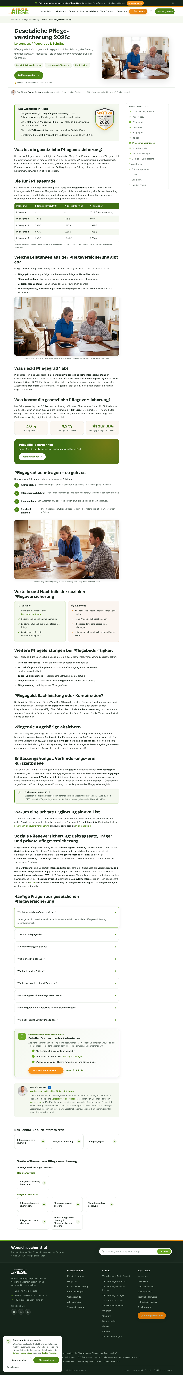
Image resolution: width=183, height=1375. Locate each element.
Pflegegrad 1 (138, 132)
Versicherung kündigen (113, 1295)
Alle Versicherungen (112, 1336)
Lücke (134, 174)
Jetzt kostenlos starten (46, 1070)
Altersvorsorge (74, 1302)
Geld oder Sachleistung (143, 159)
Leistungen (137, 127)
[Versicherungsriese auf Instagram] (21, 1312)
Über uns (106, 1316)
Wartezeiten (36, 1102)
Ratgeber (106, 1311)
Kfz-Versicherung (75, 1276)
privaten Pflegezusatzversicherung (31, 825)
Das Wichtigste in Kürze (143, 111)
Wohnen (72, 11)
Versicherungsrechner (113, 1305)
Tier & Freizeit (106, 11)
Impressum (143, 1276)
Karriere (106, 1331)
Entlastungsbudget (141, 169)
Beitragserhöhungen (72, 1056)
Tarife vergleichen (27, 75)
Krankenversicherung (77, 1286)
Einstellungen (13, 1367)
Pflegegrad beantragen (143, 143)
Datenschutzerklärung (23, 1353)
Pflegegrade (138, 122)
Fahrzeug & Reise (88, 11)
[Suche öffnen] (151, 11)
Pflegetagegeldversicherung (100, 1204)
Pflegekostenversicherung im (32, 1204)
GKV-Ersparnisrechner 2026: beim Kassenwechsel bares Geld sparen (108, 1357)
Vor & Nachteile (139, 148)
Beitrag (135, 138)
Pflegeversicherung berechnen (32, 1183)
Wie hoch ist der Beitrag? (30, 971)
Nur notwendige (19, 1360)
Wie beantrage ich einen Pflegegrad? (37, 983)
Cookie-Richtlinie (146, 1286)
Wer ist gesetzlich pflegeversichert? (36, 912)
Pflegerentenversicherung (66, 1204)
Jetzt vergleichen (165, 11)
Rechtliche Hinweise (147, 1297)
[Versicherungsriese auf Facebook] (14, 1312)
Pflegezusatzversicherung (30, 1141)
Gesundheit (45, 11)
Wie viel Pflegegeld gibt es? (32, 946)
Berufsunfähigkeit (75, 1291)
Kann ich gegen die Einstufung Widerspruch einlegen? (46, 1007)
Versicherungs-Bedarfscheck (116, 1276)
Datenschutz (144, 1281)
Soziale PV (137, 180)
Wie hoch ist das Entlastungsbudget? (37, 1019)
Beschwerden (144, 1307)
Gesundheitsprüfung (31, 614)
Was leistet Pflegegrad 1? (30, 958)
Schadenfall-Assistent (112, 1300)
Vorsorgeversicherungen (63, 1099)
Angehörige (136, 164)
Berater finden (109, 1321)
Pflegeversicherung (30, 19)
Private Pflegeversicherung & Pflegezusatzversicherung (66, 1221)
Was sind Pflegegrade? (29, 934)
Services (138, 11)
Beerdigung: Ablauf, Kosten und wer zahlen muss (99, 1361)
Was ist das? (138, 117)
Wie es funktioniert (75, 1070)
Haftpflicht (59, 11)
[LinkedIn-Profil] (49, 1087)
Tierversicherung (75, 1307)
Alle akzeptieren (46, 1360)
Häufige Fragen (139, 185)
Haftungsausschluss (147, 1302)
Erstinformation (145, 1291)
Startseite (15, 19)
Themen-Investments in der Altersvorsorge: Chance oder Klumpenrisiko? (85, 1353)
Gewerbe (121, 11)
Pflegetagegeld (83, 825)
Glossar (106, 1326)
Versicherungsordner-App (114, 1281)
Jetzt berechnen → (32, 456)
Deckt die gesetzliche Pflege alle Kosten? (39, 995)
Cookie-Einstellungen (163, 1370)
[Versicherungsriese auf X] (28, 1312)
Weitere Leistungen (141, 153)
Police (32, 882)
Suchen (164, 1251)
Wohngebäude (74, 1297)
